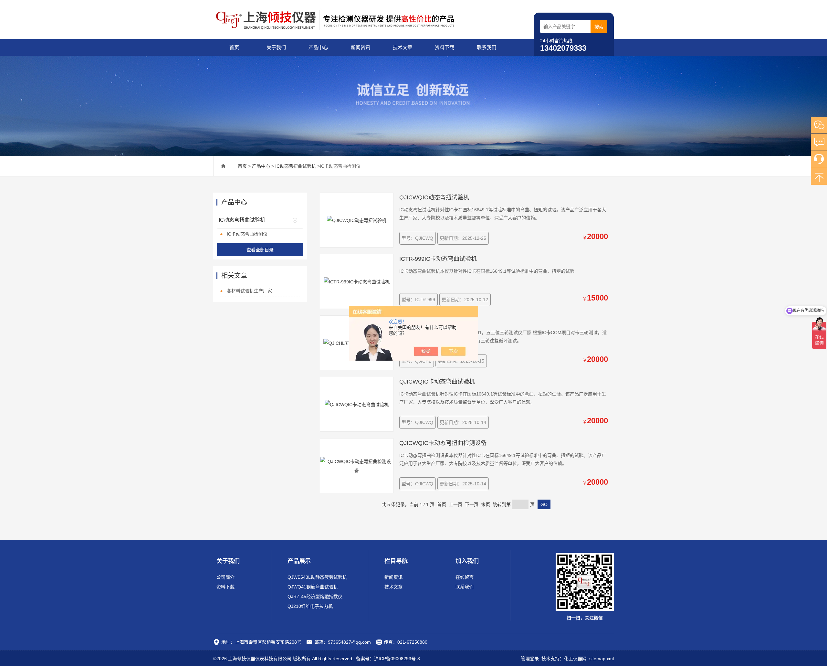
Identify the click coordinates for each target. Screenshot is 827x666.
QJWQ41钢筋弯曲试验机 (313, 586)
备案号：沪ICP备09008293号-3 (388, 658)
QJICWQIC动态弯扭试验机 (434, 197)
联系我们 (486, 47)
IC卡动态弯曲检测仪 (247, 234)
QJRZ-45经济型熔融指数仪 (315, 596)
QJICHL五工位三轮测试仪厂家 (438, 320)
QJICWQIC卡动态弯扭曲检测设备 (443, 443)
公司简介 (225, 577)
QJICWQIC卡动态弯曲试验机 (437, 381)
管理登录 (530, 658)
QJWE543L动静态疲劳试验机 (317, 577)
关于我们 (276, 47)
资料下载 (444, 47)
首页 (234, 47)
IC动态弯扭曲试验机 (295, 166)
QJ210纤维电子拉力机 (310, 606)
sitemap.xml (601, 658)
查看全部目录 (260, 249)
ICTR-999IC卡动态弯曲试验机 (438, 259)
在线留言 (464, 577)
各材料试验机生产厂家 (249, 290)
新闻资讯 (360, 47)
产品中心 (318, 47)
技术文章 (402, 47)
